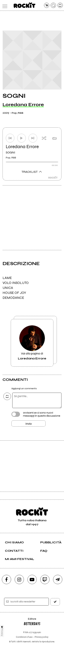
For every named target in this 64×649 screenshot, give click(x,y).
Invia (28, 424)
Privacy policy (41, 637)
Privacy (2, 632)
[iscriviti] (55, 602)
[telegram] (57, 579)
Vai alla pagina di (32, 356)
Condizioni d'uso (24, 637)
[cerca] (53, 5)
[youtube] (32, 579)
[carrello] (46, 5)
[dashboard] (60, 5)
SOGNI (10, 152)
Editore (30, 620)
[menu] (4, 5)
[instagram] (19, 579)
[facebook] (6, 579)
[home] (24, 5)
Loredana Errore (23, 104)
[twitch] (44, 579)
